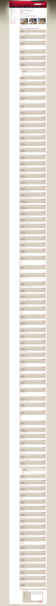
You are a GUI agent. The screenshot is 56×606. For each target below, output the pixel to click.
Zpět (20, 27)
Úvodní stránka (34, 1)
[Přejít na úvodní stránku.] (12, 4)
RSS (41, 1)
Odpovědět (43, 41)
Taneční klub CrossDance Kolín (23, 9)
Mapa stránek (38, 1)
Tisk (43, 1)
